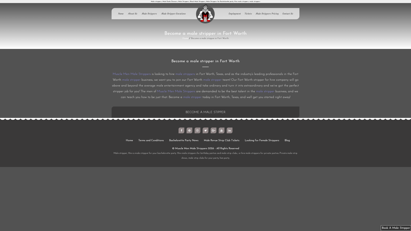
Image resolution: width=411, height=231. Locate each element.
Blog (287, 140)
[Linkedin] (229, 130)
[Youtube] (221, 130)
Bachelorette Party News (183, 140)
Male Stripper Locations (173, 13)
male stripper (131, 79)
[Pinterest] (189, 130)
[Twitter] (205, 130)
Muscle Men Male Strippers (132, 74)
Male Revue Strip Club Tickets (221, 140)
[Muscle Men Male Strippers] (205, 14)
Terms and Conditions (151, 140)
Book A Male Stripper (396, 228)
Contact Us (287, 13)
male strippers (185, 74)
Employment (235, 13)
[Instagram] (197, 130)
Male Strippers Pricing (267, 13)
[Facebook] (181, 130)
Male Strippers (149, 13)
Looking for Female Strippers (262, 140)
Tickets (248, 13)
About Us (132, 13)
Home (121, 13)
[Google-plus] (213, 130)
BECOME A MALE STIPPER (206, 112)
